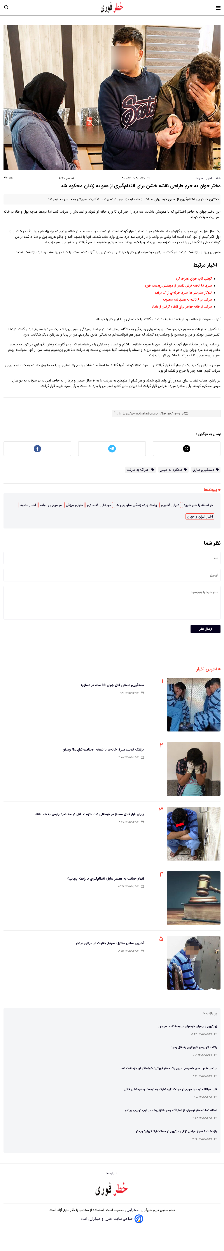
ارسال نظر (205, 629)
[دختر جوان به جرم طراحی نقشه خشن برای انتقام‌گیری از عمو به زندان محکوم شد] (112, 97)
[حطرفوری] (112, 8)
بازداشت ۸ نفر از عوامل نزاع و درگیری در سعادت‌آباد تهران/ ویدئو (176, 1131)
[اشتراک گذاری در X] (186, 448)
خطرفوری (131, 1210)
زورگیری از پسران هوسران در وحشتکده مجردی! (187, 1026)
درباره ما (112, 1173)
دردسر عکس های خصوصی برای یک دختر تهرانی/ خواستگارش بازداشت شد (169, 1068)
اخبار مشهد (28, 505)
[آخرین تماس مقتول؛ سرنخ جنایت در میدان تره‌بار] (193, 963)
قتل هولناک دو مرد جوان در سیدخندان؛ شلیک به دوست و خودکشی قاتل (170, 1089)
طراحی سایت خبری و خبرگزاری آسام (107, 1218)
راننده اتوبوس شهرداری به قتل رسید (194, 1047)
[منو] (218, 8)
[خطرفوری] (112, 1189)
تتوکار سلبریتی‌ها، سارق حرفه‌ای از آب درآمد (183, 292)
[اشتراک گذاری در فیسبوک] (37, 448)
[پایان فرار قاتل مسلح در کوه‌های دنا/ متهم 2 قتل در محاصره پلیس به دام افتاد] (193, 834)
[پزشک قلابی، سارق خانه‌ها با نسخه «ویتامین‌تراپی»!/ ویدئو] (193, 769)
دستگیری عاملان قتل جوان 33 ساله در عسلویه (112, 685)
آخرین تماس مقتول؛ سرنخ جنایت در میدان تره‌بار (110, 943)
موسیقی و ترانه (51, 505)
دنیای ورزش (74, 505)
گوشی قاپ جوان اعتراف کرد (194, 278)
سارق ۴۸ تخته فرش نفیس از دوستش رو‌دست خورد (178, 285)
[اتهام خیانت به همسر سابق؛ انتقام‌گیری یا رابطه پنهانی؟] (193, 898)
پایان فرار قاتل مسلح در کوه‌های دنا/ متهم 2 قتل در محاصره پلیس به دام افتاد (89, 814)
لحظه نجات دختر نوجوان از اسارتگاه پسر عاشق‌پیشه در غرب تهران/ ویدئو (171, 1110)
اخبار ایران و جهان (200, 516)
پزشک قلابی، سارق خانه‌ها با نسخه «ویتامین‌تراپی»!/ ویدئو (103, 749)
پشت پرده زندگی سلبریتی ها (136, 505)
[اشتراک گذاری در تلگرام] (112, 448)
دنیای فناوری (170, 505)
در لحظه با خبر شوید (198, 505)
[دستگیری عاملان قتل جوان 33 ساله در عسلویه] (193, 704)
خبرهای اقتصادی (99, 505)
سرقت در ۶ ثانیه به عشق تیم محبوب (187, 299)
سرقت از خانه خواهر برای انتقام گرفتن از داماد (182, 306)
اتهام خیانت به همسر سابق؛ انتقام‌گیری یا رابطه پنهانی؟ (105, 878)
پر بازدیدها (209, 1013)
